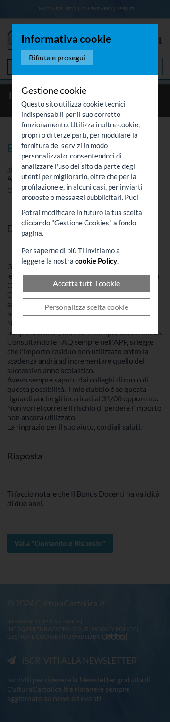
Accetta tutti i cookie (86, 283)
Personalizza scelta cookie (86, 306)
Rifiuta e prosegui (57, 57)
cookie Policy (96, 261)
